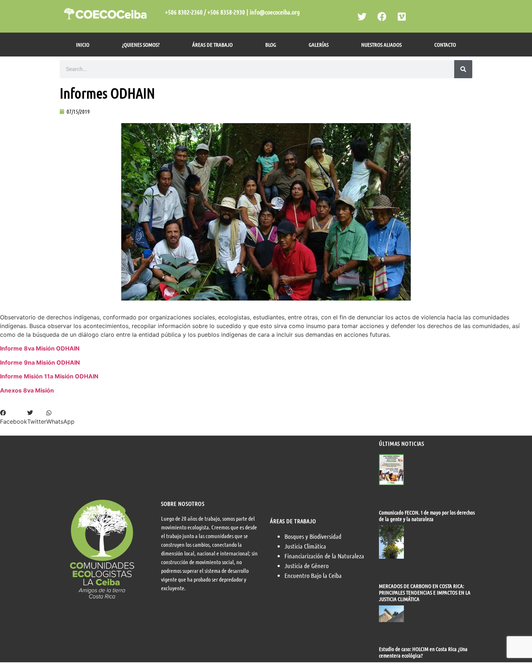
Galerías (319, 44)
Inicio (82, 44)
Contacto (445, 44)
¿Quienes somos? (141, 44)
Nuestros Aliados (381, 44)
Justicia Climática (305, 546)
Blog (270, 44)
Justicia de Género (306, 566)
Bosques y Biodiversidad (312, 536)
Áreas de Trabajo (212, 44)
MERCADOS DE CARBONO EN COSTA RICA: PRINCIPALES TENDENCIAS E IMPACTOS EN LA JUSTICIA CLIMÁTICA (424, 592)
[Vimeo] (402, 16)
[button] (13, 417)
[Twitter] (362, 16)
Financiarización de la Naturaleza (324, 556)
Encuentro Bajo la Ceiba (313, 575)
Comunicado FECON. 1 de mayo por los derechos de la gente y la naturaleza (427, 515)
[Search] (463, 69)
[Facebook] (382, 16)
